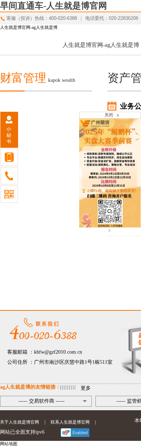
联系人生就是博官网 (70, 422)
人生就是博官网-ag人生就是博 (28, 27)
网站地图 (8, 443)
